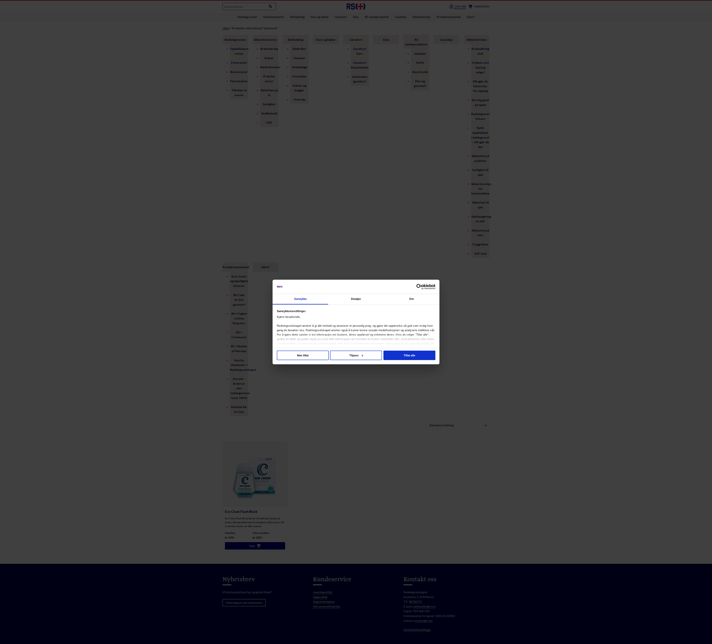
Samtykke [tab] (300, 298)
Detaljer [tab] (356, 298)
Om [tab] (411, 298)
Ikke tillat (303, 355)
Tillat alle (409, 355)
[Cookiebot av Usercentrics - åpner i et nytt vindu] (419, 286)
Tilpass (354, 355)
